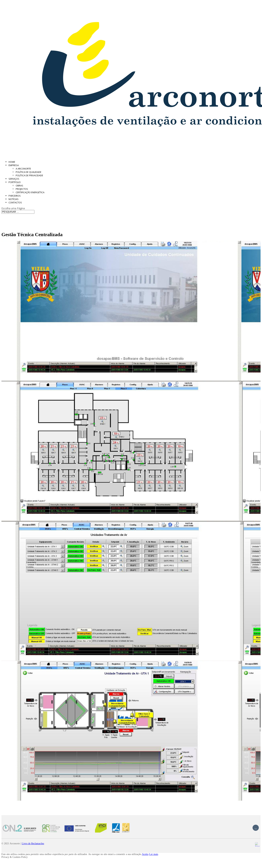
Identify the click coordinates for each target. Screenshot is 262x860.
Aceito (145, 854)
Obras (19, 185)
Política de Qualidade (28, 172)
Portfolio (15, 182)
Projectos (22, 189)
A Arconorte (23, 168)
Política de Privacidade (29, 175)
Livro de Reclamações (33, 843)
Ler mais (153, 854)
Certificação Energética (30, 192)
